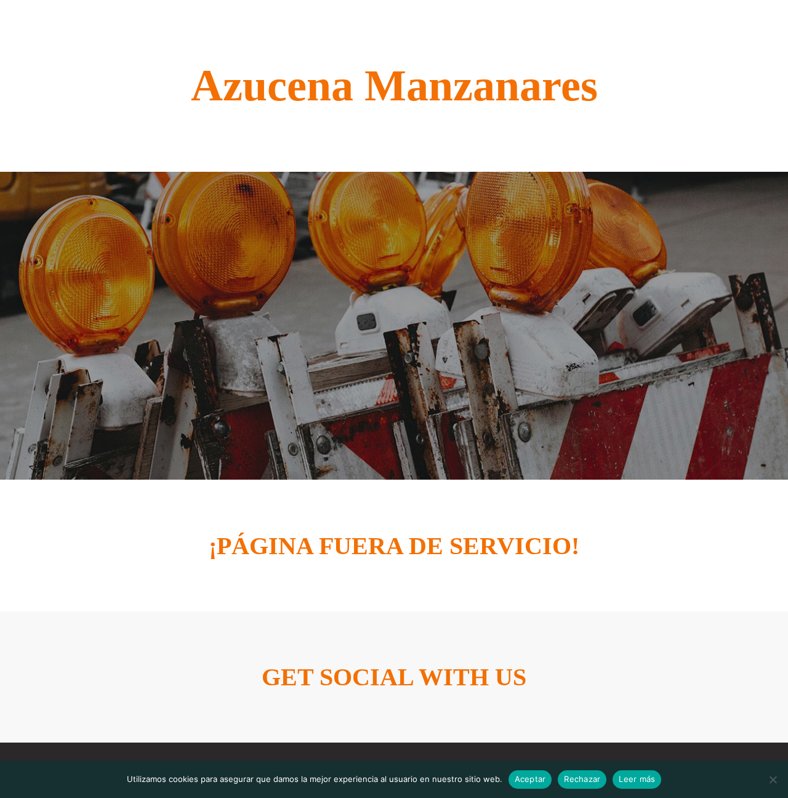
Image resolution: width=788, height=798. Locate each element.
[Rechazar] (772, 779)
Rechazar (582, 779)
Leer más (637, 779)
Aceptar (530, 779)
